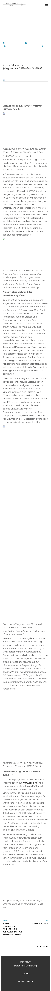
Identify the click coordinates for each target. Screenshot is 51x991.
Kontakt (25, 973)
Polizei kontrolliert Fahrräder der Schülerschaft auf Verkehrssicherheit (12, 929)
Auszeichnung (13, 46)
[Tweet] (40, 946)
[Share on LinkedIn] (46, 946)
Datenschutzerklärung (25, 965)
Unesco (35, 46)
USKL (5, 49)
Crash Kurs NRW (40, 923)
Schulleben (39, 43)
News (30, 43)
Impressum (25, 961)
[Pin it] (43, 946)
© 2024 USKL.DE (25, 981)
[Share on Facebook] (37, 946)
